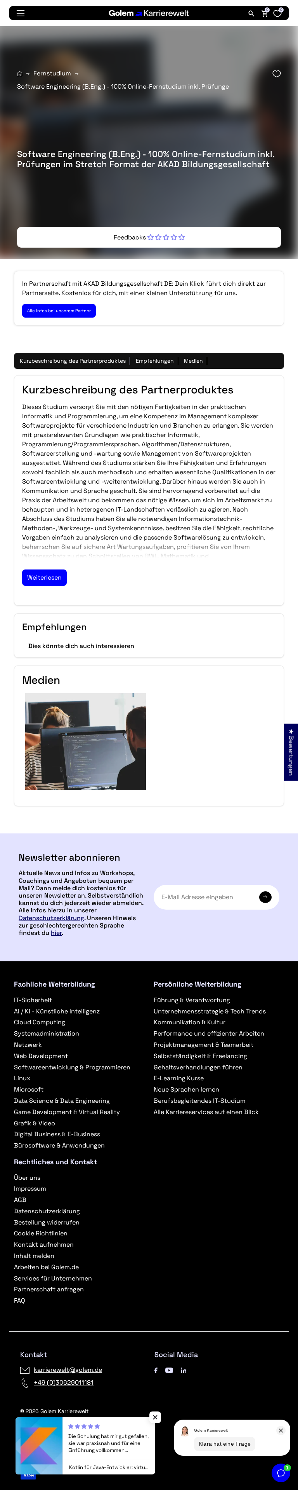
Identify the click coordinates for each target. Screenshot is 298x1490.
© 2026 (54, 1411)
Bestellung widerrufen (47, 1222)
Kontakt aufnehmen (44, 1244)
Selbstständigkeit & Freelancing (200, 1056)
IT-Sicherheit (33, 1000)
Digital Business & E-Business (57, 1134)
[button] (149, 237)
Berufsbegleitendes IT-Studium (200, 1101)
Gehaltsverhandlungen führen (198, 1067)
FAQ (19, 1300)
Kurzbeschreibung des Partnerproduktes (73, 360)
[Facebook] (156, 1370)
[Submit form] (265, 897)
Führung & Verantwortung (192, 1000)
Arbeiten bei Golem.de (46, 1267)
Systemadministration (46, 1033)
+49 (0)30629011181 (64, 1382)
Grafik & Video (34, 1123)
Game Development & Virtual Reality (67, 1112)
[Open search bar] (251, 13)
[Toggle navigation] (20, 13)
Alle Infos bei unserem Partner (59, 310)
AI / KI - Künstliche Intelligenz (57, 1011)
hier (56, 933)
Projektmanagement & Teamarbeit (203, 1045)
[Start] (19, 73)
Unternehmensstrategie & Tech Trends (210, 1011)
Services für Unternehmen (53, 1278)
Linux (22, 1078)
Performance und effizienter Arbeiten (209, 1033)
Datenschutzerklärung (51, 918)
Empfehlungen (155, 360)
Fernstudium (52, 73)
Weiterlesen (44, 577)
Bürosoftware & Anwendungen (59, 1145)
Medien (193, 360)
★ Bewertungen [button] (291, 752)
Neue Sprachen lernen (186, 1089)
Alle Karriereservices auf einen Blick (206, 1112)
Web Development (41, 1056)
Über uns (27, 1178)
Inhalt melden (34, 1256)
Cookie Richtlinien (41, 1233)
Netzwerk (28, 1045)
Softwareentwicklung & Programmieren (72, 1067)
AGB (20, 1200)
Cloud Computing (39, 1022)
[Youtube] (169, 1370)
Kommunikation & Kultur (189, 1022)
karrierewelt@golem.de (68, 1370)
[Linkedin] (184, 1370)
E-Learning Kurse (179, 1078)
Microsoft (28, 1089)
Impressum (30, 1188)
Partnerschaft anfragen (49, 1289)
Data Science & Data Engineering (62, 1101)
